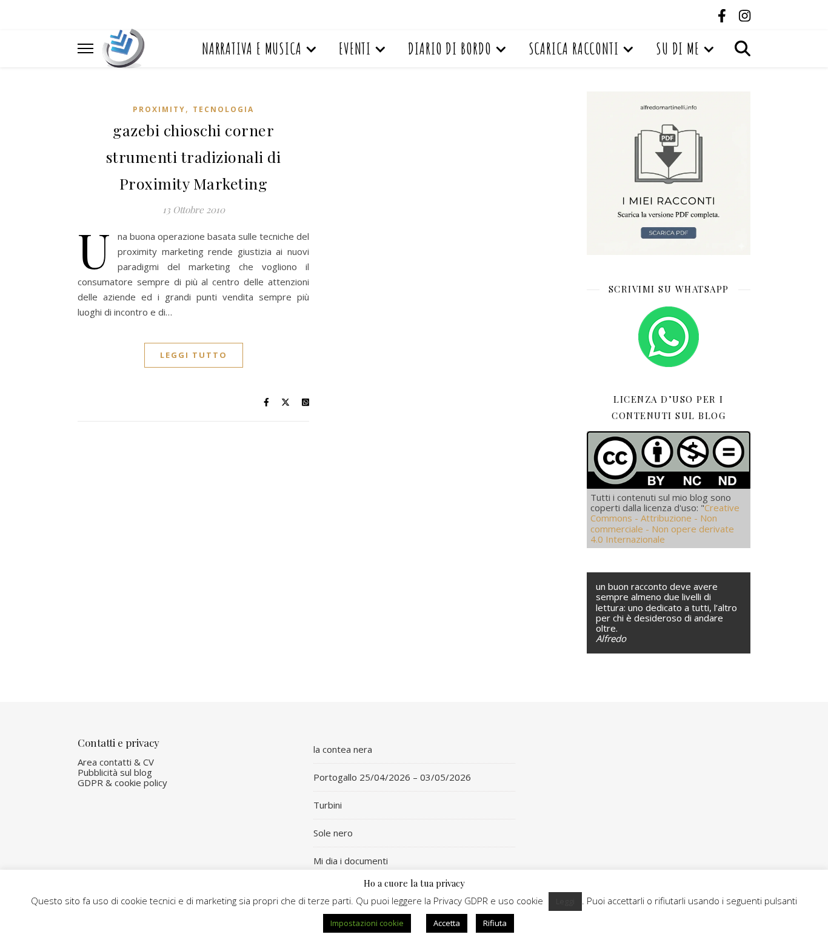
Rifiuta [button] (495, 923)
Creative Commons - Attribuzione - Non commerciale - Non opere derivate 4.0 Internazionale (665, 523)
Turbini (327, 805)
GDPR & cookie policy (122, 782)
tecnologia (223, 109)
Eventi (355, 48)
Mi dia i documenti (350, 861)
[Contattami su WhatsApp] (668, 336)
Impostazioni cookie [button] (367, 923)
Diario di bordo (450, 48)
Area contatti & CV (116, 762)
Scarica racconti (574, 48)
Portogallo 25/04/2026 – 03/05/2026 (392, 777)
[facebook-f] (724, 15)
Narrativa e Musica (252, 48)
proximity (159, 109)
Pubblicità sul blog (115, 772)
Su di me (677, 48)
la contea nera (342, 749)
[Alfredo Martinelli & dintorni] (123, 48)
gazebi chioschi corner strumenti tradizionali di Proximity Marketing (193, 156)
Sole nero (333, 833)
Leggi (565, 901)
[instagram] (744, 15)
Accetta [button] (446, 923)
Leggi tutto (193, 354)
